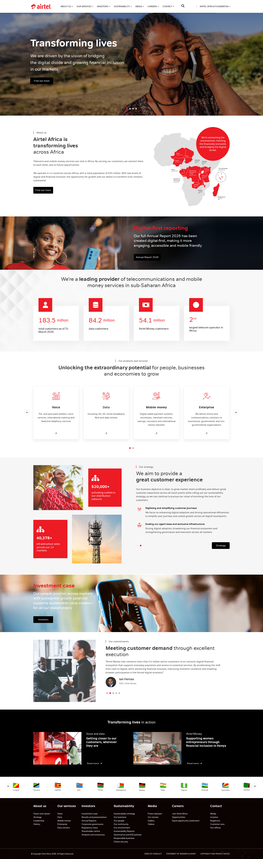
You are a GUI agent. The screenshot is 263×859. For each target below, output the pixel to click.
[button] (130, 448)
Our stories (153, 817)
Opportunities (178, 817)
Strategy (221, 545)
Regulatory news (90, 827)
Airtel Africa (46, 854)
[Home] (41, 6)
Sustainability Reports (124, 831)
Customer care (217, 824)
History (36, 824)
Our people (119, 820)
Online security (121, 841)
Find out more (41, 80)
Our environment (122, 827)
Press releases (155, 813)
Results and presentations (94, 817)
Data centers (63, 827)
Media (213, 813)
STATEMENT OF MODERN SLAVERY (181, 854)
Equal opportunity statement (185, 820)
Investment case (90, 813)
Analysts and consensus (93, 834)
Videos (151, 824)
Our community (121, 824)
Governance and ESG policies (128, 834)
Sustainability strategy (124, 813)
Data (59, 817)
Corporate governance (92, 824)
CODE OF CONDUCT (153, 854)
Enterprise (62, 824)
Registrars (215, 820)
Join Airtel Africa (180, 813)
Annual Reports (89, 820)
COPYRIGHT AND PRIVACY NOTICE (215, 854)
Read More (93, 763)
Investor (214, 817)
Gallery (151, 820)
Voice (60, 813)
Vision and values (41, 813)
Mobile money (64, 820)
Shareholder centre (91, 831)
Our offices (215, 827)
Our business (120, 817)
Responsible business (124, 838)
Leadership (38, 820)
